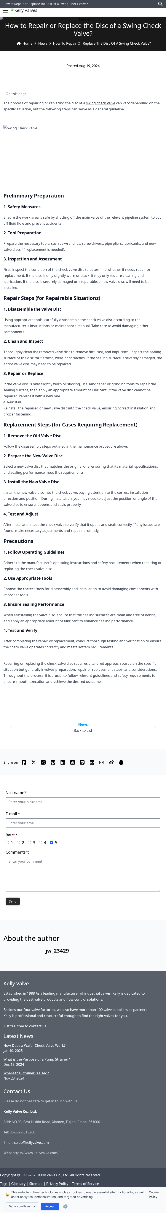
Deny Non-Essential (22, 1206)
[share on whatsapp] (92, 762)
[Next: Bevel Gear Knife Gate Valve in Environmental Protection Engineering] (154, 727)
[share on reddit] (72, 762)
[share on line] (82, 762)
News (42, 43)
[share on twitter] (33, 762)
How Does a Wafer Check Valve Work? (34, 1045)
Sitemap (36, 1183)
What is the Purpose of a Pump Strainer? (36, 1059)
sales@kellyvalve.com (31, 1142)
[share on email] (101, 762)
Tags (4, 1183)
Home (27, 43)
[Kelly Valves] (24, 12)
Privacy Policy (57, 1183)
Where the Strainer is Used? (26, 1073)
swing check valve (100, 103)
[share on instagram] (43, 762)
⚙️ (65, 1206)
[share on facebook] (24, 762)
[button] (5, 12)
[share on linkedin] (63, 762)
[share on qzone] (121, 762)
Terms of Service (85, 1183)
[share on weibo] (111, 762)
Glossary (18, 1183)
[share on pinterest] (53, 762)
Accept (50, 1206)
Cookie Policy (154, 1194)
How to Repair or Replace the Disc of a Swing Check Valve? (102, 43)
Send (12, 901)
